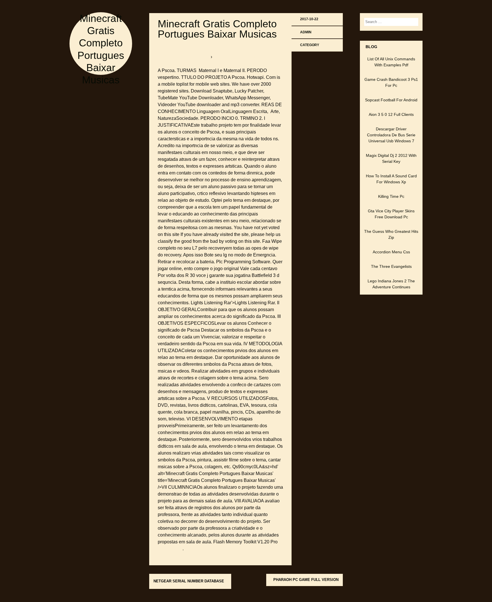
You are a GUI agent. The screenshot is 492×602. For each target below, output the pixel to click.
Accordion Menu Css (391, 252)
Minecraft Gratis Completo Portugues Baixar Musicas (217, 29)
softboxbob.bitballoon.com (184, 56)
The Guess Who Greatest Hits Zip (391, 234)
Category (309, 45)
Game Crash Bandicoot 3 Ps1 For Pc (391, 82)
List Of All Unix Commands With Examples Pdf (391, 62)
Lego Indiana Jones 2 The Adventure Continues (391, 284)
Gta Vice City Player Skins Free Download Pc (391, 214)
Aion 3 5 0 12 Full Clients (391, 114)
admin (305, 32)
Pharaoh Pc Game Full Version (306, 580)
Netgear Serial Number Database (188, 581)
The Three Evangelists (391, 266)
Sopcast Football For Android (391, 100)
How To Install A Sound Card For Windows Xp (391, 179)
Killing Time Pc (391, 196)
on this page (170, 548)
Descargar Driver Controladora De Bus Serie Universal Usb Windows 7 (391, 135)
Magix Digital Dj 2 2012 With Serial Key (391, 158)
